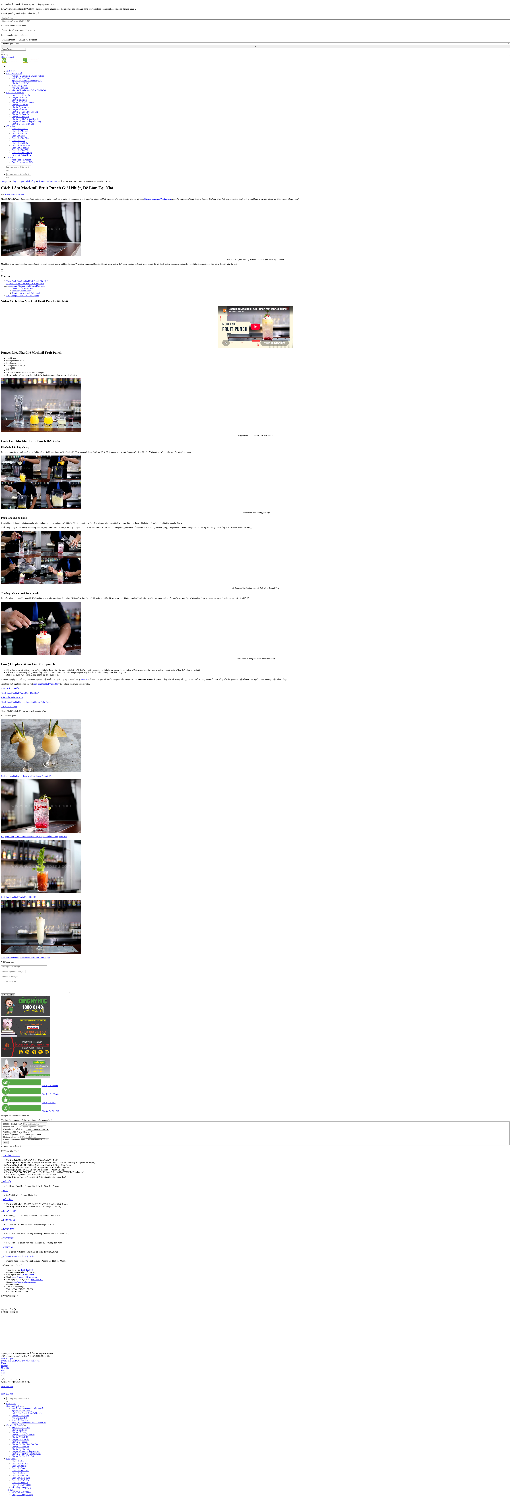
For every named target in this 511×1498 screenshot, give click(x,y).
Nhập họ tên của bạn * (12, 1124)
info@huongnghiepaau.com (24, 1282)
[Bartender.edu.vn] (22, 62)
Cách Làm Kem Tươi (21, 145)
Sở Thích (33, 40)
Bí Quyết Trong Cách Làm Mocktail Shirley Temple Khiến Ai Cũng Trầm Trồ (34, 836)
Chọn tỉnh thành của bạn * (14, 1140)
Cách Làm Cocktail (20, 128)
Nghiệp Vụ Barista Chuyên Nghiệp (27, 81)
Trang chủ (5, 181)
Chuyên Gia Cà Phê (20, 83)
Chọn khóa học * (10, 1132)
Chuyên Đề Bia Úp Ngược (23, 102)
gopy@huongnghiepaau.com (24, 1277)
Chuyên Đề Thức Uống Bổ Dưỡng (26, 121)
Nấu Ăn (8, 30)
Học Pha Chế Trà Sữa (21, 95)
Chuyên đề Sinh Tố (20, 104)
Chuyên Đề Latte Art (20, 114)
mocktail (84, 679)
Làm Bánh (19, 30)
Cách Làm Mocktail (20, 131)
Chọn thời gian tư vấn (12, 1134)
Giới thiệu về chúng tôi (10, 1300)
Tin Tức (9, 157)
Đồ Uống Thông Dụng (21, 155)
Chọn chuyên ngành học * (14, 1129)
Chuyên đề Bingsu (19, 97)
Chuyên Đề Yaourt (19, 109)
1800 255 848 (7, 1358)
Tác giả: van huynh (9, 706)
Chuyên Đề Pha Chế (15, 93)
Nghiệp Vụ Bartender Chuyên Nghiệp (28, 76)
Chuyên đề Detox (19, 100)
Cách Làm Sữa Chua (20, 138)
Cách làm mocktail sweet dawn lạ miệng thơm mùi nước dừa (26, 776)
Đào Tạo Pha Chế (14, 73)
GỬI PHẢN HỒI (8, 995)
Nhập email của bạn (11, 1137)
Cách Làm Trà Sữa (20, 143)
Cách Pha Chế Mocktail (47, 181)
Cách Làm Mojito (19, 133)
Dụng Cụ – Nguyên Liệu (22, 162)
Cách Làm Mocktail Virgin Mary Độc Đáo (19, 897)
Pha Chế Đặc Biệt (19, 85)
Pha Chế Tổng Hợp (20, 88)
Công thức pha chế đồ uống (23, 181)
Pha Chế (31, 30)
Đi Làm (22, 40)
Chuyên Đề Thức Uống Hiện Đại (26, 119)
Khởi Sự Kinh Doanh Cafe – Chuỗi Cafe (29, 90)
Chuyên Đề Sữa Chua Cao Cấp (25, 112)
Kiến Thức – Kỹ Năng (21, 160)
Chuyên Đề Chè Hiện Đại (23, 124)
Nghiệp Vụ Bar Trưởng (22, 78)
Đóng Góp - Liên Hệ (10, 1305)
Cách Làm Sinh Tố (20, 150)
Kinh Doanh (9, 40)
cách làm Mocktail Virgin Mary (46, 684)
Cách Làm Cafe (18, 140)
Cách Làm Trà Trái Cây (22, 152)
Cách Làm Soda (18, 136)
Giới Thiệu (11, 71)
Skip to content (7, 57)
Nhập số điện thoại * (12, 1126)
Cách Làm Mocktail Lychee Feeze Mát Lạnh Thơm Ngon (25, 957)
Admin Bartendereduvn (14, 194)
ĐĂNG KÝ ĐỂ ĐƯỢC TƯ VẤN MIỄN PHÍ (20, 1361)
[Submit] (7, 170)
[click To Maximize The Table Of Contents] (2, 269)
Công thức (10, 126)
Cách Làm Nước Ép (20, 148)
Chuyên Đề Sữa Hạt (20, 116)
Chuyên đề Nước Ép (20, 107)
